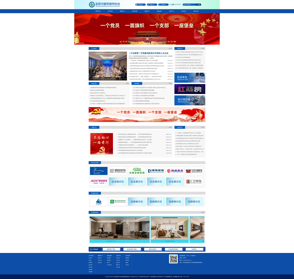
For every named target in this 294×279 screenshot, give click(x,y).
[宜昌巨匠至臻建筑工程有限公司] (194, 167)
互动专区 (183, 11)
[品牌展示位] (137, 198)
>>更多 (170, 48)
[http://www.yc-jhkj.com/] (137, 167)
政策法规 (134, 11)
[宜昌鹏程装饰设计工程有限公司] (118, 167)
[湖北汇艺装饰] (194, 178)
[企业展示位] (137, 178)
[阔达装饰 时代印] (95, 217)
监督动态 (159, 11)
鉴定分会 (196, 11)
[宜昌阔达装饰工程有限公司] (99, 167)
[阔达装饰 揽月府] (153, 217)
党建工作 (147, 11)
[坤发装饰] (156, 167)
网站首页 (98, 11)
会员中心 (171, 11)
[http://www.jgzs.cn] (99, 178)
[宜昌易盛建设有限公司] (175, 167)
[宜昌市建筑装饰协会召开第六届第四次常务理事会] (100, 66)
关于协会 (110, 11)
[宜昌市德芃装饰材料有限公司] (118, 198)
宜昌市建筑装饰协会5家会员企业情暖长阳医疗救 (102, 79)
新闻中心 (122, 11)
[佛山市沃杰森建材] (99, 198)
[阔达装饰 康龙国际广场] (192, 217)
